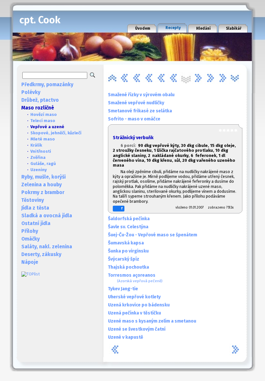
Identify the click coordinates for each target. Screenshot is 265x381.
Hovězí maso (43, 114)
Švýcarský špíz (123, 259)
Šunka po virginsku (128, 251)
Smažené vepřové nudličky (136, 103)
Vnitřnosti (40, 151)
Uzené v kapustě (125, 337)
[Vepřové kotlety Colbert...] (223, 78)
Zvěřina (38, 157)
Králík (36, 145)
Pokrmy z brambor (42, 192)
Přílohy (29, 231)
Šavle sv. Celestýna (128, 227)
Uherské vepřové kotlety (134, 297)
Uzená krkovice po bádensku (139, 305)
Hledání (203, 28)
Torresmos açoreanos (135, 278)
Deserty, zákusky (41, 254)
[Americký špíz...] (112, 78)
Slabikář (233, 28)
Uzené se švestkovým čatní (136, 329)
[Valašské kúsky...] (198, 78)
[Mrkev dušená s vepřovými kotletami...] (161, 78)
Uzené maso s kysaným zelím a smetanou (152, 321)
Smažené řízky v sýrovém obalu (141, 95)
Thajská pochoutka (128, 267)
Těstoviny (32, 200)
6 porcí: (129, 145)
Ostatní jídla (35, 223)
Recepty (173, 28)
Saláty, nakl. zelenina (46, 247)
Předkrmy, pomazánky (47, 85)
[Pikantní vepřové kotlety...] (173, 78)
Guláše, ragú (43, 163)
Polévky (30, 92)
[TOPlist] (30, 274)
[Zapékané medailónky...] (235, 78)
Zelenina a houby (41, 185)
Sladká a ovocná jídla (46, 216)
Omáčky (30, 239)
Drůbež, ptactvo (40, 100)
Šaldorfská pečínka (129, 218)
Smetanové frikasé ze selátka (140, 111)
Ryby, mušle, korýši (43, 177)
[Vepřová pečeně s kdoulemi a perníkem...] (210, 78)
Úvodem (142, 28)
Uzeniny (38, 169)
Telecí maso (42, 120)
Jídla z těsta (35, 208)
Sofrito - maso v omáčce (134, 119)
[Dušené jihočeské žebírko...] (124, 78)
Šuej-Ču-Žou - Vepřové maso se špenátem (152, 235)
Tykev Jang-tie (123, 289)
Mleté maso (42, 139)
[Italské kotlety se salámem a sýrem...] (137, 78)
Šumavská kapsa (126, 243)
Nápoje (29, 262)
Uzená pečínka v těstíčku (134, 313)
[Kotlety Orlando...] (149, 78)
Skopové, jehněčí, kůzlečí (55, 132)
